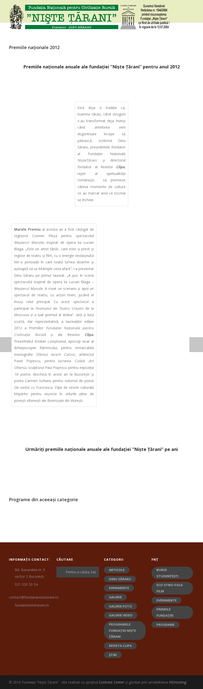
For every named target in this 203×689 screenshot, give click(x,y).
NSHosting (177, 682)
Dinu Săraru (120, 579)
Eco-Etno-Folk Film (169, 588)
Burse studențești (167, 573)
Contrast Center (111, 682)
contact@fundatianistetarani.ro (33, 597)
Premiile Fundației (165, 612)
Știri (113, 655)
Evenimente (119, 588)
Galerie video (120, 615)
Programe (165, 624)
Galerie (115, 597)
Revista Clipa (120, 645)
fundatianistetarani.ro (32, 605)
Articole (117, 570)
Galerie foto (120, 606)
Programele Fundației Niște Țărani (122, 630)
